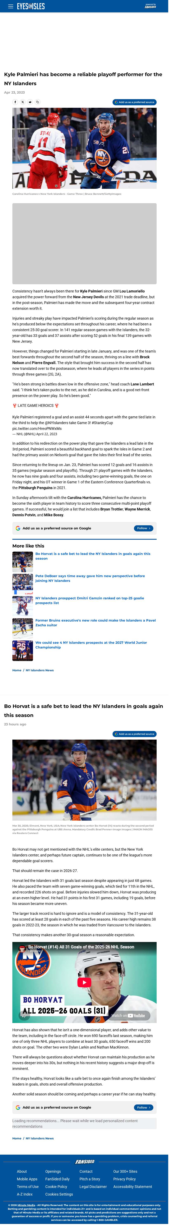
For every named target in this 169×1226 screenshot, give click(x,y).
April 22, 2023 (46, 434)
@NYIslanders (56, 423)
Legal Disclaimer (93, 1186)
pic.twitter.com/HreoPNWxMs (37, 428)
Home (16, 670)
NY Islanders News (40, 670)
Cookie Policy (56, 1186)
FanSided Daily (57, 1179)
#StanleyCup (102, 423)
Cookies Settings (59, 1194)
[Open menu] (10, 6)
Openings (53, 1171)
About (22, 1171)
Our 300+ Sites (125, 1171)
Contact (86, 1171)
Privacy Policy (124, 1179)
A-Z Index (25, 1194)
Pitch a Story (90, 1179)
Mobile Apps (27, 1179)
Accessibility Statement (132, 1186)
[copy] (37, 102)
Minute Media (26, 1205)
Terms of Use (28, 1186)
